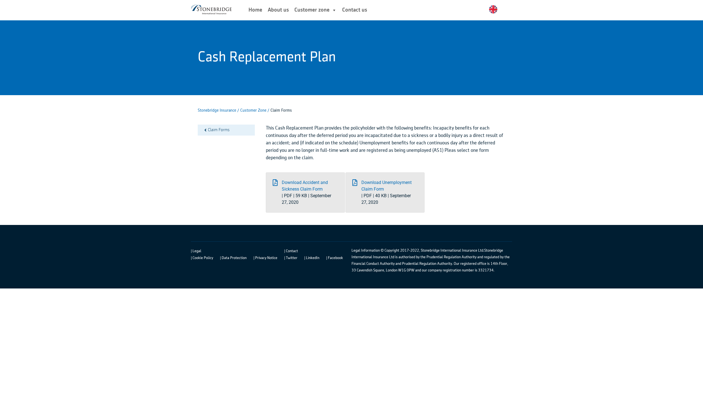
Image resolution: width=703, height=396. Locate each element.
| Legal (196, 251)
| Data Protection (233, 258)
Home (255, 10)
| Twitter (290, 258)
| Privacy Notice (265, 258)
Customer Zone (253, 110)
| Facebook (334, 258)
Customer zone (312, 10)
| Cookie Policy (202, 258)
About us (278, 10)
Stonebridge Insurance (217, 110)
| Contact (291, 251)
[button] (305, 192)
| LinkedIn (311, 258)
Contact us (354, 10)
